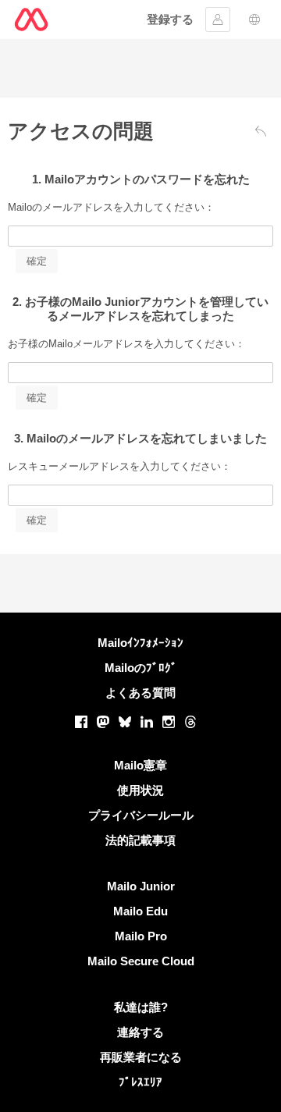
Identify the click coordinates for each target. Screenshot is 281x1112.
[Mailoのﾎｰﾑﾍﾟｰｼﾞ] (31, 19)
